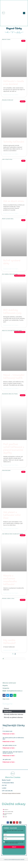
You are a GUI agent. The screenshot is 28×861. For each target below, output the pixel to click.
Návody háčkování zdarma (13, 714)
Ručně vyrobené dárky (11, 262)
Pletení (6, 708)
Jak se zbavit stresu (13, 201)
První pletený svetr (7, 731)
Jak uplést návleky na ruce (9, 745)
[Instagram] (11, 822)
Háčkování (8, 711)
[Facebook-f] (8, 822)
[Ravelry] (20, 822)
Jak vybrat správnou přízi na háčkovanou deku (13, 738)
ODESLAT (14, 847)
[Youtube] (17, 822)
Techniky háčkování (13, 141)
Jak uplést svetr (7, 759)
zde (22, 841)
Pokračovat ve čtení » (11, 95)
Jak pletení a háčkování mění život (12, 514)
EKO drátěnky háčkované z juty (12, 311)
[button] (24, 13)
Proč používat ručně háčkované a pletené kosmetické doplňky (13, 448)
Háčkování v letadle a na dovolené (13, 82)
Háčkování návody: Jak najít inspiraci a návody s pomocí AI (13, 752)
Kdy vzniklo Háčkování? (9, 642)
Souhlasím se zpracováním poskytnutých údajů (13, 841)
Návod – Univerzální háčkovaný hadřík (13, 376)
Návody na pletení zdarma (13, 717)
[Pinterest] (14, 822)
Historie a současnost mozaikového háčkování (10, 580)
